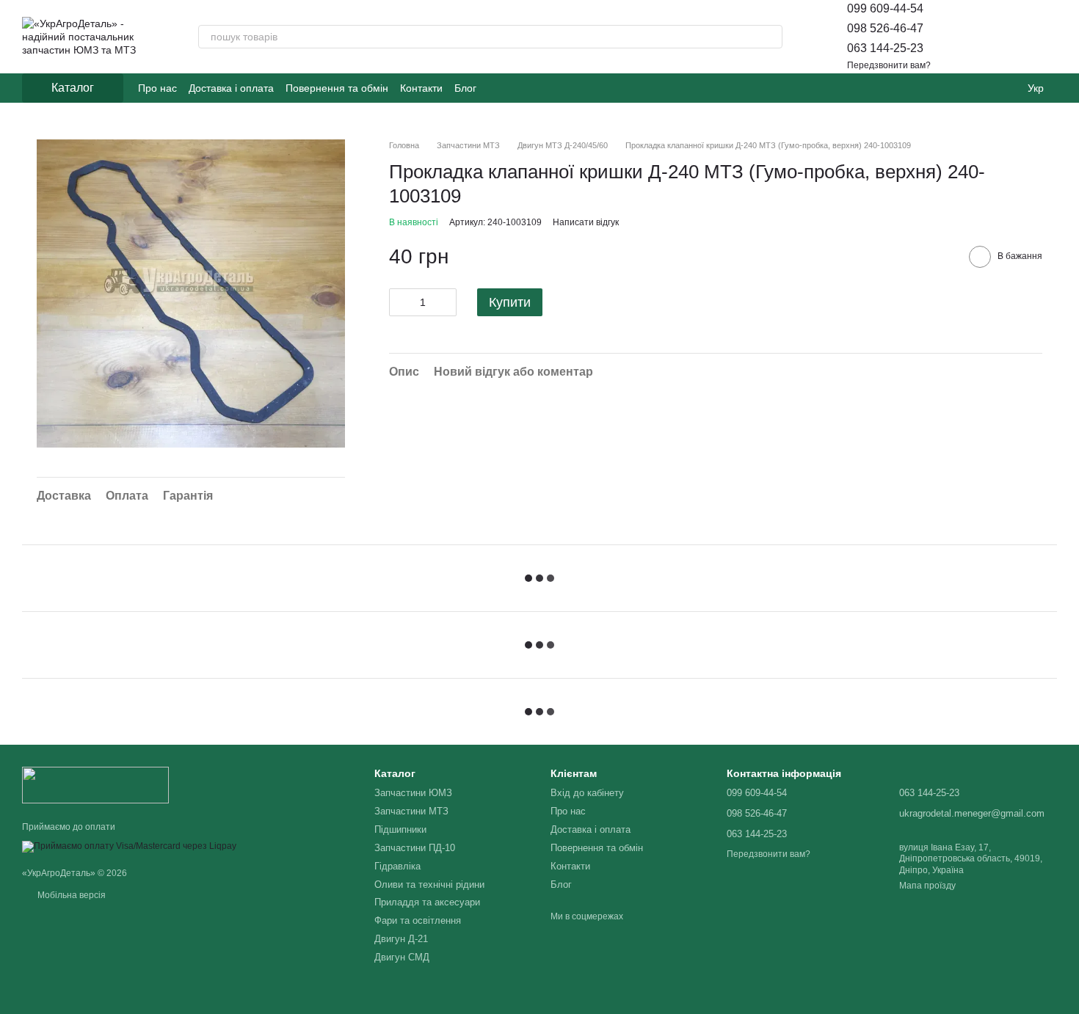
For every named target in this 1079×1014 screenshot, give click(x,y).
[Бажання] (1007, 36)
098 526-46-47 (885, 28)
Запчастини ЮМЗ (413, 792)
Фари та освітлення (417, 920)
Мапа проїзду (927, 885)
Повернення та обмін (337, 88)
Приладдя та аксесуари (427, 902)
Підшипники (400, 829)
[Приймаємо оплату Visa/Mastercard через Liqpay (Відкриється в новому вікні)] (129, 846)
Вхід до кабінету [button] (587, 792)
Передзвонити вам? (889, 65)
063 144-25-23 (885, 48)
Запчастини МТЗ (411, 811)
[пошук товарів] (770, 36)
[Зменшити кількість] (400, 302)
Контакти (421, 88)
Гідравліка (397, 866)
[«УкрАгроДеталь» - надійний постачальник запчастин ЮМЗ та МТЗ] (95, 784)
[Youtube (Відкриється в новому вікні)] (532, 88)
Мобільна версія (70, 895)
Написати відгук (586, 222)
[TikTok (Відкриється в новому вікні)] (514, 88)
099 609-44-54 (885, 8)
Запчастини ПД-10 (414, 847)
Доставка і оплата (231, 88)
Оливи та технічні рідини (429, 884)
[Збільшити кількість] (445, 302)
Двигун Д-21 (401, 938)
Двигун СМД (401, 957)
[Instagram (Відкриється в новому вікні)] (497, 88)
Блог (465, 88)
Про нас (157, 88)
